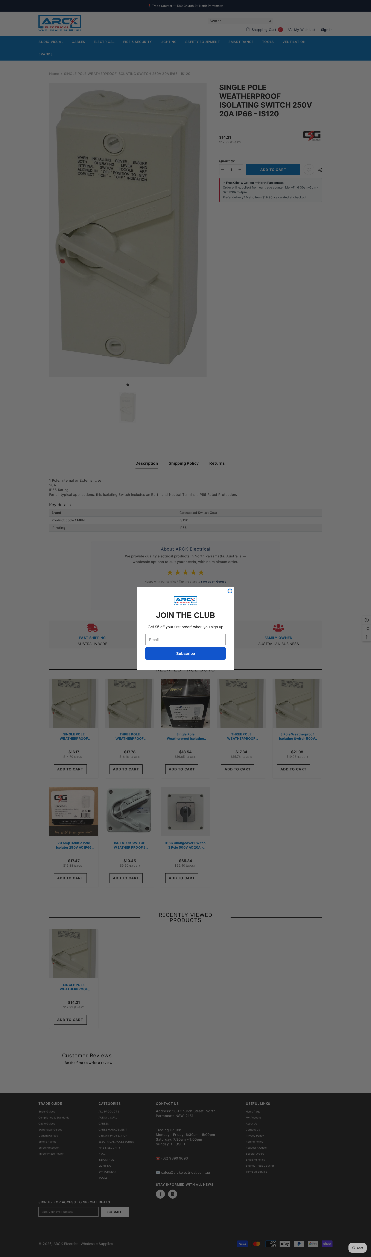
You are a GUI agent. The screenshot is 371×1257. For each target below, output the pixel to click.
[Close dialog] (230, 591)
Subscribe (185, 653)
